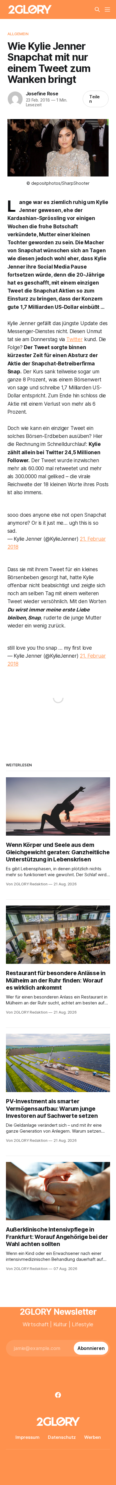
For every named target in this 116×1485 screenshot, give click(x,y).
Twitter (74, 339)
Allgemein (18, 33)
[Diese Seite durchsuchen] (97, 9)
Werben (92, 1437)
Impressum (27, 1437)
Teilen (94, 99)
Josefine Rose (42, 94)
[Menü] (107, 9)
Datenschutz (62, 1437)
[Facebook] (58, 1395)
